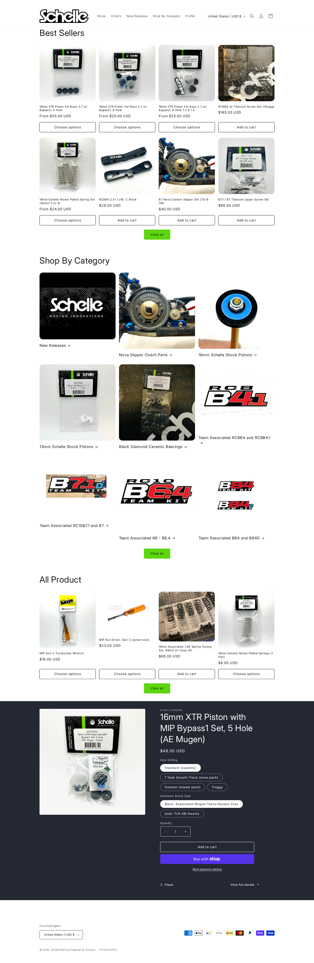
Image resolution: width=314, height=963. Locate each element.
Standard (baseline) (180, 768)
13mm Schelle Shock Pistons (66, 446)
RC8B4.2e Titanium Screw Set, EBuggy (246, 106)
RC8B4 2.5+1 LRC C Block (118, 199)
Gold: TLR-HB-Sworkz (182, 813)
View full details (242, 884)
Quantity (166, 823)
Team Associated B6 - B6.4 (145, 538)
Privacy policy (108, 949)
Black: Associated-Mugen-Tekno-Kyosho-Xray (201, 804)
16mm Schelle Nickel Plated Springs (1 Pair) (245, 655)
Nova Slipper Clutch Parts (143, 355)
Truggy (217, 787)
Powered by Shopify (82, 949)
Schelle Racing (60, 949)
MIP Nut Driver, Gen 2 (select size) (124, 639)
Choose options (67, 127)
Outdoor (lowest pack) (183, 787)
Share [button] (168, 884)
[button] (252, 16)
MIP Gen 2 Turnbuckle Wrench (62, 653)
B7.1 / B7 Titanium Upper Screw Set (243, 199)
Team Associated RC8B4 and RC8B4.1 (234, 437)
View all (157, 235)
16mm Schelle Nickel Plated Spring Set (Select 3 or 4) (67, 201)
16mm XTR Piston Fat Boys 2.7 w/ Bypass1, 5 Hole (64, 108)
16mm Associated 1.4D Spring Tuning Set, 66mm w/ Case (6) (185, 648)
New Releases (53, 345)
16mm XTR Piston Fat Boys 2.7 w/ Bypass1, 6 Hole (123, 108)
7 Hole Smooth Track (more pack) (191, 777)
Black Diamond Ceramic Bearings (150, 446)
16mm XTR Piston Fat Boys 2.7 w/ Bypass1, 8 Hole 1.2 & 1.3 (183, 108)
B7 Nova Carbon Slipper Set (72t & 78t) (183, 201)
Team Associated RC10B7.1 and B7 (72, 525)
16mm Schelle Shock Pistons (225, 355)
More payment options (207, 869)
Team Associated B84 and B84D (229, 538)
